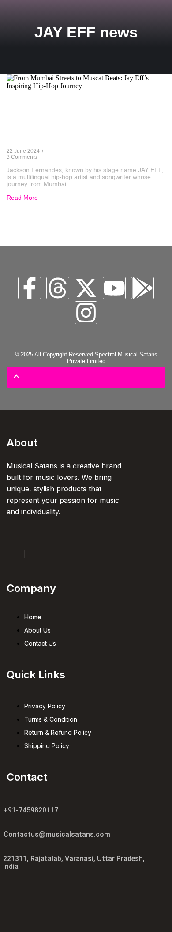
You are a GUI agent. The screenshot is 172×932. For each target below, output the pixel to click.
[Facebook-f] (29, 288)
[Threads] (57, 288)
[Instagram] (86, 312)
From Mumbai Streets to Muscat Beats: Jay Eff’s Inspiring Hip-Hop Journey (78, 121)
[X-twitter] (86, 288)
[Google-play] (142, 288)
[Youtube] (114, 288)
